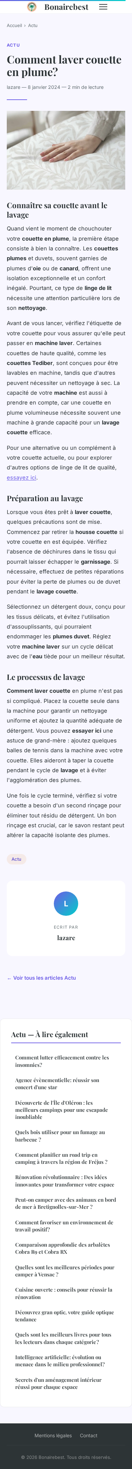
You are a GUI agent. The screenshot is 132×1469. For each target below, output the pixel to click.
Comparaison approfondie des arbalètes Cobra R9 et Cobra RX (62, 1248)
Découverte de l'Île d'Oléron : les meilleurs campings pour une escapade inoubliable (61, 1110)
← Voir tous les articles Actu (41, 978)
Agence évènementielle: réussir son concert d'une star (57, 1084)
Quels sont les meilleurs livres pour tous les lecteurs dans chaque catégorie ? (63, 1338)
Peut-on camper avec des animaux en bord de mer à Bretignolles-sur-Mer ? (65, 1203)
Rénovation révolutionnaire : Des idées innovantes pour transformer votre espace (64, 1181)
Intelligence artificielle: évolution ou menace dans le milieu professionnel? (60, 1361)
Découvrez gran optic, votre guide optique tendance (64, 1316)
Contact (88, 1435)
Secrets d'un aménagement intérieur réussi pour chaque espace (58, 1383)
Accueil (14, 25)
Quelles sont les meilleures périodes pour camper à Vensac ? (64, 1271)
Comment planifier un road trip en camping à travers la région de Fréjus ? (61, 1158)
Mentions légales (53, 1435)
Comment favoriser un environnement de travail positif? (64, 1226)
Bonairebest (66, 6)
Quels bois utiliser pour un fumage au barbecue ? (60, 1136)
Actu (33, 25)
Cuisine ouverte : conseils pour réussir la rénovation (63, 1293)
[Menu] (103, 6)
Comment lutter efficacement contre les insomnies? (62, 1061)
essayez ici (21, 477)
